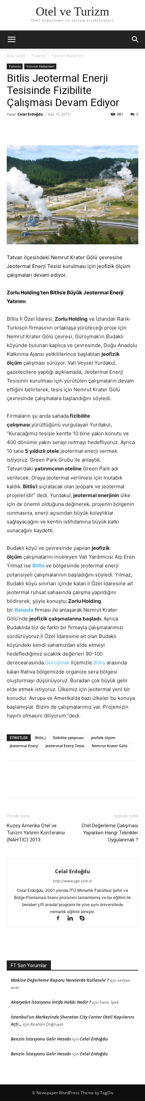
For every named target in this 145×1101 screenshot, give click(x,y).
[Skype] (84, 918)
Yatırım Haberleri (68, 55)
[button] (135, 39)
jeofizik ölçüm (103, 737)
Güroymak (57, 662)
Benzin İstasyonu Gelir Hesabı (41, 1039)
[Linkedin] (73, 918)
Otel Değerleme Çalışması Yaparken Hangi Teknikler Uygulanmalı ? (110, 833)
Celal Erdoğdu (30, 114)
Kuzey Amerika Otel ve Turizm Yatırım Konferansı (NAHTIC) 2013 (36, 833)
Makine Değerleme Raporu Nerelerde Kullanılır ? (60, 980)
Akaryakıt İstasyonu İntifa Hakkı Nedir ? (51, 1002)
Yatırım (39, 55)
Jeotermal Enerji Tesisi (65, 745)
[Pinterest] (44, 129)
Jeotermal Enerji (24, 745)
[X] (29, 129)
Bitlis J (40, 737)
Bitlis (38, 565)
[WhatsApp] (60, 129)
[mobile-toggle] (11, 39)
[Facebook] (13, 129)
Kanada (23, 610)
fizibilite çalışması (68, 737)
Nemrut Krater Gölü (109, 745)
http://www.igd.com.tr (72, 881)
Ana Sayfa (16, 55)
